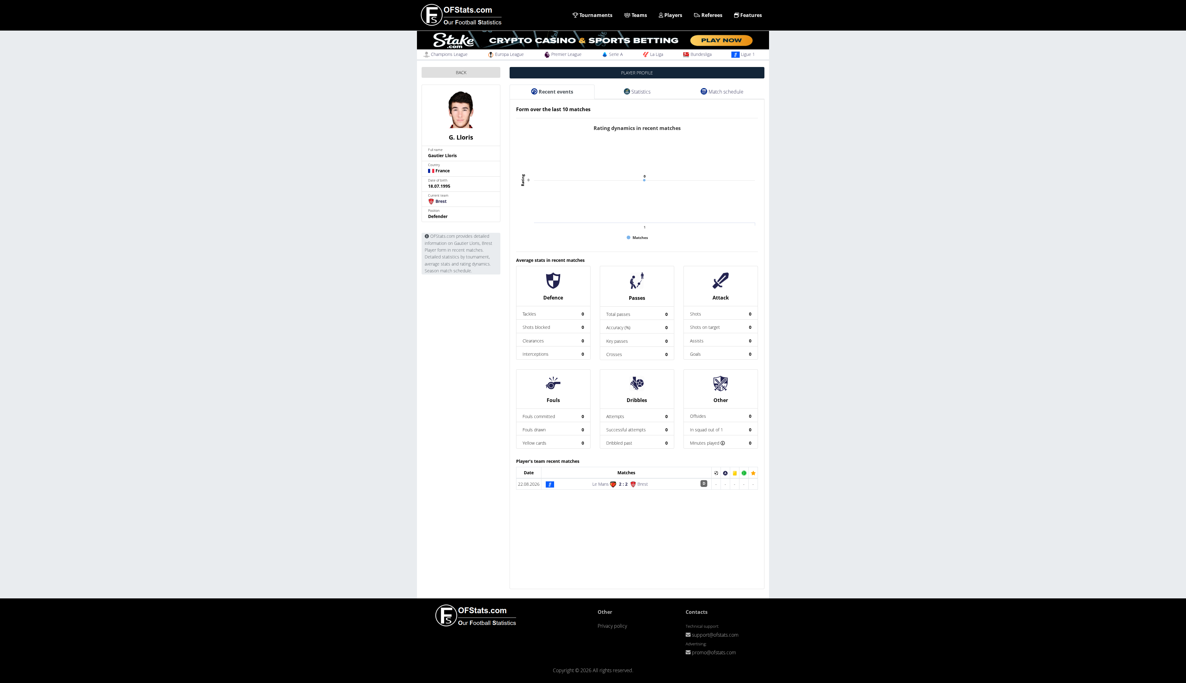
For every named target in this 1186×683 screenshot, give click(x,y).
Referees (711, 15)
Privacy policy (612, 625)
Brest (440, 201)
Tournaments (595, 15)
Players (672, 15)
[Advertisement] (637, 545)
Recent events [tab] (555, 91)
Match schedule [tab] (725, 91)
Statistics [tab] (640, 91)
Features (750, 15)
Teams (638, 15)
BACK (461, 72)
